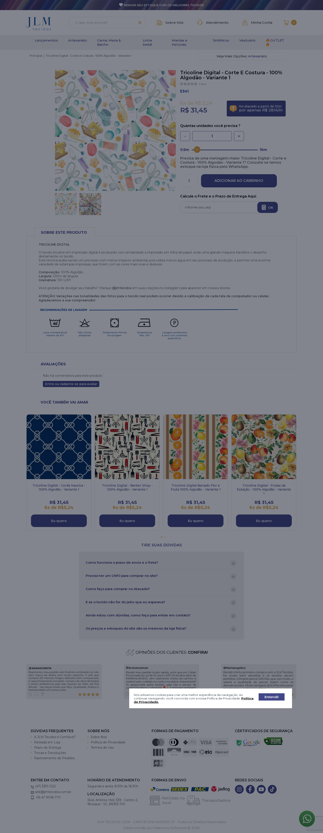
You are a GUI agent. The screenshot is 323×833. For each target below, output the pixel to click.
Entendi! (272, 697)
